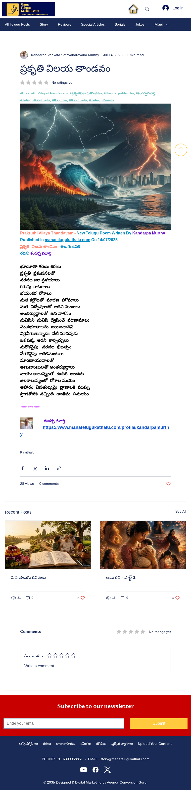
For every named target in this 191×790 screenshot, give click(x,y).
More (158, 24)
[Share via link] (59, 468)
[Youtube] (84, 770)
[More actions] (168, 55)
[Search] (147, 9)
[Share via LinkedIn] (47, 468)
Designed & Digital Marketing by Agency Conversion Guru (101, 782)
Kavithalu (27, 452)
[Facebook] (95, 770)
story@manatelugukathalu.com (124, 759)
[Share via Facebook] (22, 468)
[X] (107, 770)
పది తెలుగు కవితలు (28, 578)
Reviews (64, 24)
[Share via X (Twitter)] (34, 468)
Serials (120, 24)
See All (180, 511)
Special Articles (93, 24)
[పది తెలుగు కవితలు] (48, 545)
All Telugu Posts (17, 24)
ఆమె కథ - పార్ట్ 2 (121, 578)
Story (44, 24)
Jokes (139, 24)
